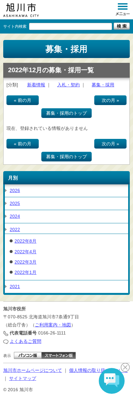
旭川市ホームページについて (32, 370)
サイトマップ (22, 378)
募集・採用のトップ (66, 113)
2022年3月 (25, 262)
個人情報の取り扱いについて (98, 370)
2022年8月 (25, 241)
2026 (15, 190)
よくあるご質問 (25, 341)
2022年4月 (25, 251)
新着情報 (36, 84)
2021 (15, 286)
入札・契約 (68, 84)
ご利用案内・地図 (53, 324)
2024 (15, 216)
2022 (15, 229)
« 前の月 (22, 100)
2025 (15, 203)
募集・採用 (103, 84)
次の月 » (110, 100)
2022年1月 (25, 272)
